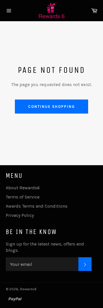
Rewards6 (28, 289)
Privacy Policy (20, 215)
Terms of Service (22, 197)
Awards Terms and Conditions (37, 206)
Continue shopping (51, 106)
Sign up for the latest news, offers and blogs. (45, 247)
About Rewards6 (23, 187)
